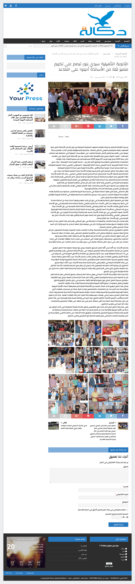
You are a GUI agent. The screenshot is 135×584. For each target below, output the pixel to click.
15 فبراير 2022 (26, 138)
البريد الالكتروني (122, 494)
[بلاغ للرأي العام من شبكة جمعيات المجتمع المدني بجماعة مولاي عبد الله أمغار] (40, 178)
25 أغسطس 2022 (25, 154)
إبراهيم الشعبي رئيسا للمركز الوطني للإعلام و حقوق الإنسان (21, 162)
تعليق (125, 466)
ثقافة (75, 41)
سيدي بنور (107, 41)
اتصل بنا (127, 6)
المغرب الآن (98, 6)
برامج (43, 41)
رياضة (90, 41)
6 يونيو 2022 (120, 77)
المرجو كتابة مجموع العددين (116, 514)
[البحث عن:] (20, 45)
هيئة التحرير (117, 6)
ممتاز (123, 548)
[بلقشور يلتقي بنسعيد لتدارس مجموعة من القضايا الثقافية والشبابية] (40, 133)
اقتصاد (98, 41)
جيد (123, 551)
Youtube (19, 573)
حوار (50, 41)
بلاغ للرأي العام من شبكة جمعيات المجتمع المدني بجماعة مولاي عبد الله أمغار (20, 177)
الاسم (126, 486)
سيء (123, 559)
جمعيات (66, 41)
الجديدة (117, 41)
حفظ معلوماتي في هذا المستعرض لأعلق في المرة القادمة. (102, 510)
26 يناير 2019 (27, 167)
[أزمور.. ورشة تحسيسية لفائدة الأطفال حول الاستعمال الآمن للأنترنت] (40, 149)
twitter (8, 573)
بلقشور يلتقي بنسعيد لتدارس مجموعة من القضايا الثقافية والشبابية (22, 133)
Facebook (30, 573)
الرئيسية (127, 41)
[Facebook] (16, 5)
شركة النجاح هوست (47, 578)
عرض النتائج (109, 566)
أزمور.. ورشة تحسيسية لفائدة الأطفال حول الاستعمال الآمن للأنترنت (21, 148)
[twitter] (5, 5)
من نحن (107, 6)
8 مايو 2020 (27, 183)
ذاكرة (58, 41)
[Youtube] (11, 5)
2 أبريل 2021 (27, 123)
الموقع (125, 502)
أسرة (82, 41)
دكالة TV (109, 77)
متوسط (122, 554)
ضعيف (122, 556)
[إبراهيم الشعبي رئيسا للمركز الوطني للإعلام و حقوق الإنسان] (40, 164)
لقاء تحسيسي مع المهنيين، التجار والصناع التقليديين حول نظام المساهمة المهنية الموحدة (20, 117)
